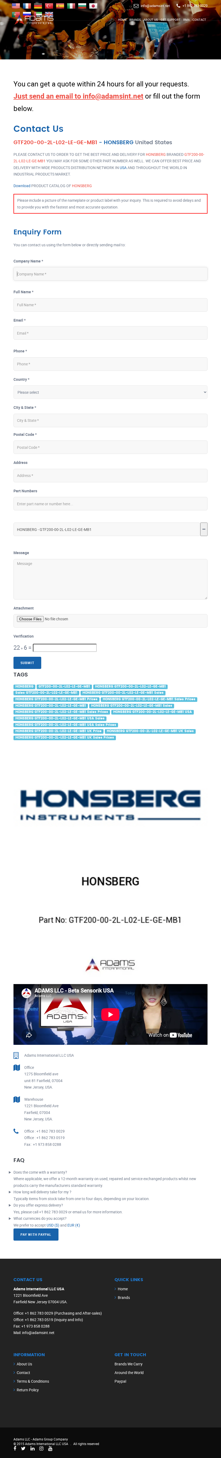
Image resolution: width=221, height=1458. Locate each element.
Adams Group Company (50, 1439)
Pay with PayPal (35, 1234)
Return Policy (28, 1389)
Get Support (171, 20)
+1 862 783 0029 (195, 5)
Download (21, 185)
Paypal (120, 1381)
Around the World (129, 1372)
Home (122, 20)
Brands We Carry (129, 1363)
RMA (186, 20)
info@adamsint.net (155, 5)
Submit (27, 663)
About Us (151, 20)
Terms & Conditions (33, 1381)
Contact (199, 20)
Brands (135, 20)
